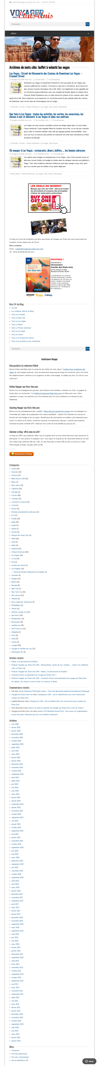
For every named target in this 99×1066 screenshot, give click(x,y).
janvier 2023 (15, 807)
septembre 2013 (17, 974)
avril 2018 (15, 884)
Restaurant (63, 107)
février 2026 (15, 727)
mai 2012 (14, 984)
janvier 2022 (15, 824)
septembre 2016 (17, 924)
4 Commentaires (54, 80)
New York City (16, 592)
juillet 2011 (15, 997)
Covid (13, 505)
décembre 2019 (17, 861)
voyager (14, 645)
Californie (14, 489)
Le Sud (14, 559)
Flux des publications (19, 1054)
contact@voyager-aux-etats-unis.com (29, 249)
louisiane (14, 575)
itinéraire (14, 549)
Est (12, 515)
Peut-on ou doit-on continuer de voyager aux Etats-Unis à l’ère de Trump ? (56, 708)
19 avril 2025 (40, 80)
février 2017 (15, 911)
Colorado (14, 499)
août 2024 (15, 777)
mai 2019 (14, 867)
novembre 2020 (17, 841)
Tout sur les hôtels (18, 331)
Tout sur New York (18, 318)
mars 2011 (15, 1004)
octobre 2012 (16, 977)
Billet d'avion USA (18, 479)
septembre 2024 (17, 774)
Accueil (14, 308)
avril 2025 (15, 751)
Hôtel (13, 539)
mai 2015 (14, 941)
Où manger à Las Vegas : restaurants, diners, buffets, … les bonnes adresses (47, 150)
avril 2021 (15, 834)
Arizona (14, 475)
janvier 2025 (15, 761)
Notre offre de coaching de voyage (57, 411)
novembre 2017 (17, 897)
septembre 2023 (17, 804)
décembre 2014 (17, 954)
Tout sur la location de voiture (22, 338)
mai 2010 (14, 1031)
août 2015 (15, 934)
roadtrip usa (15, 625)
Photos (14, 609)
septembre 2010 (17, 1024)
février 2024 (15, 797)
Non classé (53, 107)
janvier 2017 (15, 914)
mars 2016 (15, 927)
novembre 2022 (17, 811)
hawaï (13, 525)
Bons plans (16, 174)
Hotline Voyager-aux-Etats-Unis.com (47, 393)
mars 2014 (15, 964)
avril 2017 (15, 904)
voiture (13, 642)
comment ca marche (19, 502)
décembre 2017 (17, 894)
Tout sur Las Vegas (18, 321)
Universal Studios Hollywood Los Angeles (29, 572)
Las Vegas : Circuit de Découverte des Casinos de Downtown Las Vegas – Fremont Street (45, 74)
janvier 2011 (15, 1011)
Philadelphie (15, 605)
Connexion (15, 1050)
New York (15, 589)
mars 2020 (15, 857)
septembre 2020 (17, 847)
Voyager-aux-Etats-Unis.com (21, 80)
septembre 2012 (17, 981)
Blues (13, 482)
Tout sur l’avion (17, 335)
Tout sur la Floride (18, 315)
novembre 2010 (17, 1017)
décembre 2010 (17, 1014)
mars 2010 (15, 1034)
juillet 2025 (15, 747)
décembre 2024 (17, 764)
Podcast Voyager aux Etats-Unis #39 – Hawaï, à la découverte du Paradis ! (39, 672)
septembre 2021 (17, 831)
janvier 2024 (15, 801)
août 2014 (15, 961)
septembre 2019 (17, 864)
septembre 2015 (17, 931)
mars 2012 (15, 987)
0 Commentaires (58, 120)
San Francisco (16, 629)
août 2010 (15, 1027)
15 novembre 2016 (42, 120)
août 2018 (15, 881)
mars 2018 (15, 887)
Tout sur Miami (17, 325)
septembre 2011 (17, 994)
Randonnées (16, 619)
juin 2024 (14, 784)
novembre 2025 (17, 737)
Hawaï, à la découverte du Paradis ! (24, 662)
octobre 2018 (16, 874)
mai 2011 (14, 1001)
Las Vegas (44, 107)
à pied (13, 469)
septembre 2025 (17, 744)
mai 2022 (14, 821)
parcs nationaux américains (21, 602)
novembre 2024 (17, 767)
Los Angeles (16, 569)
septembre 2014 (17, 957)
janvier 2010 (15, 1041)
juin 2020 (14, 851)
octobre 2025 (16, 741)
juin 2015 (14, 937)
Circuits (22, 107)
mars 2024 (15, 794)
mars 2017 (15, 907)
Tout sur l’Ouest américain (21, 328)
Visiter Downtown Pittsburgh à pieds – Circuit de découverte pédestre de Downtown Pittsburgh (54, 691)
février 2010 (15, 1037)
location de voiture (18, 565)
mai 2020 (14, 854)
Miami (13, 582)
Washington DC (17, 652)
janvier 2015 (15, 951)
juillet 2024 (15, 781)
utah (13, 639)
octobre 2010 (16, 1021)
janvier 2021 (15, 837)
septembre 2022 (17, 817)
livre (13, 562)
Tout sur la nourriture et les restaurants (25, 341)
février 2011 (15, 1007)
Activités (15, 107)
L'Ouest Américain (32, 107)
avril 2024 (15, 791)
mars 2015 (15, 944)
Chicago (14, 492)
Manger (14, 579)
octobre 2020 (16, 844)
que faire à (15, 615)
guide (13, 522)
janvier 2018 (15, 891)
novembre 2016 (17, 921)
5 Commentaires (58, 154)
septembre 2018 (17, 877)
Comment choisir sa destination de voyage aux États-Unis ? (33, 675)
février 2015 (15, 947)
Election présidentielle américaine (23, 512)
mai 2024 (14, 787)
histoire (14, 532)
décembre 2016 (17, 917)
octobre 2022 (16, 814)
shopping (14, 632)
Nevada (14, 585)
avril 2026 (15, 724)
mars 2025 (15, 754)
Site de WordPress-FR (19, 1060)
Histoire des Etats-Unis (20, 535)
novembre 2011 (17, 991)
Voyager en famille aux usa (21, 649)
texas (13, 635)
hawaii (13, 529)
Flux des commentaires (20, 1057)
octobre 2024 (16, 771)
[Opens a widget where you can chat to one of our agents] (89, 1061)
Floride (13, 519)
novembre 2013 (17, 967)
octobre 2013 (16, 971)
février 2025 (15, 757)
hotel (13, 542)
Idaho (13, 545)
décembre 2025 (17, 734)
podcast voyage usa (19, 612)
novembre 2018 (17, 871)
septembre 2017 (17, 901)
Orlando (14, 599)
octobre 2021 (16, 827)
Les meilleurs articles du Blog (22, 311)
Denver (14, 509)
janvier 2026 (15, 731)
